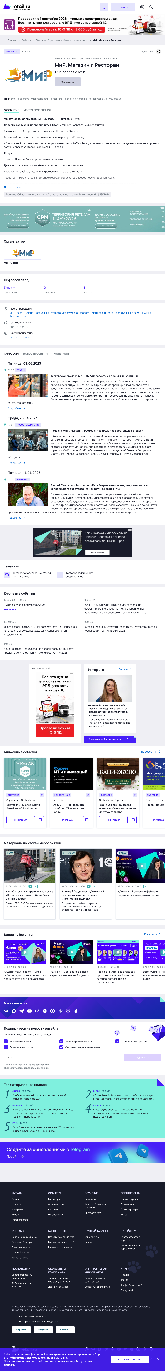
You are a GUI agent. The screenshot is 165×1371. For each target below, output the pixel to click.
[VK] (6, 1011)
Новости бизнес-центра (61, 1236)
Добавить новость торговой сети (130, 1247)
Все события (149, 751)
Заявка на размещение (24, 1236)
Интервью (17, 1209)
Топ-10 (124, 1279)
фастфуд (24, 98)
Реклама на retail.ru (42, 668)
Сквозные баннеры (22, 1242)
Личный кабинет (96, 1231)
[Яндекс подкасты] (52, 1011)
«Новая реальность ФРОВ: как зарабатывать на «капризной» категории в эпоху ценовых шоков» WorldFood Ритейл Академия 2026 (41, 630)
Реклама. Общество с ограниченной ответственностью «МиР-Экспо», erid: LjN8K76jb (57, 194)
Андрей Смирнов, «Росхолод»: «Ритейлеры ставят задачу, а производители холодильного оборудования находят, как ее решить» (100, 487)
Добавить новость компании (21, 1285)
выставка (116, 98)
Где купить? (127, 1290)
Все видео (150, 934)
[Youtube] (29, 1011)
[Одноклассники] (75, 1011)
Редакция (43, 1329)
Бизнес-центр (58, 1231)
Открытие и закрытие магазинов (82, 1047)
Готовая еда (127, 1204)
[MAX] (14, 1011)
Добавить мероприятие (97, 1286)
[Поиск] (151, 7)
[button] (28, 1193)
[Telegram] (21, 1011)
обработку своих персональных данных (26, 1067)
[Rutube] (37, 1011)
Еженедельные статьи (21, 1047)
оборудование (99, 98)
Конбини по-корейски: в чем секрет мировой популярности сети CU (39, 1097)
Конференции (55, 1214)
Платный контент (21, 1252)
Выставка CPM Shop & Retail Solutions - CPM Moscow (23, 806)
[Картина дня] (142, 7)
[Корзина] (104, 7)
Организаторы (56, 1204)
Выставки (53, 1209)
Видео (124, 1214)
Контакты (64, 1329)
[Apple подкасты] (68, 1011)
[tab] (11, 110)
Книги (125, 1269)
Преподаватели (93, 1212)
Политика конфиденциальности (29, 1316)
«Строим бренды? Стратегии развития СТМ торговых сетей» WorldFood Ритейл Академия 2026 (121, 628)
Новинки (125, 1274)
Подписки (90, 1242)
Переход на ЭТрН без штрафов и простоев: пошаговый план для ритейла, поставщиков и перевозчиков (116, 977)
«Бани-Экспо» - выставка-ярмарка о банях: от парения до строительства (117, 808)
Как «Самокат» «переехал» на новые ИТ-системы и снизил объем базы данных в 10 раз (29, 895)
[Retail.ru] (43, 7)
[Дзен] (45, 1011)
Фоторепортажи (20, 1219)
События (26, 40)
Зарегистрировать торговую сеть (131, 1238)
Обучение (91, 1193)
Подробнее (14, 408)
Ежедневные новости (21, 1041)
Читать (123, 669)
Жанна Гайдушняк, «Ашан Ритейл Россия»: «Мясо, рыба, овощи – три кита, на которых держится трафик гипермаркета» (108, 710)
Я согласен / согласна (129, 1359)
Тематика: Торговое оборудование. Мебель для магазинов (86, 58)
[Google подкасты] (60, 1011)
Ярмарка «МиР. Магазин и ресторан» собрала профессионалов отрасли (97, 430)
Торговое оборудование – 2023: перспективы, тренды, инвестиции (94, 376)
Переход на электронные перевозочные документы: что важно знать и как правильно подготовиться (120, 1113)
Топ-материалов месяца (78, 1041)
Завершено (67, 82)
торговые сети (41, 98)
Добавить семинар (58, 1286)
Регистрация (20, 820)
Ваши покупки (92, 1236)
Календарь (54, 1199)
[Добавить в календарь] (40, 819)
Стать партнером (130, 1209)
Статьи (15, 1199)
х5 (14, 98)
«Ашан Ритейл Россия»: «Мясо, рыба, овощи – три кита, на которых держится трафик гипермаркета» (25, 975)
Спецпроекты (131, 1193)
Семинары (90, 1199)
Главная (12, 40)
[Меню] (159, 7)
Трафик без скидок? (131, 1285)
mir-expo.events (19, 337)
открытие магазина (77, 98)
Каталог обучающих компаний (95, 1206)
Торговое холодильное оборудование (79, 574)
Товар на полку (20, 1257)
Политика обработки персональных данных (35, 1321)
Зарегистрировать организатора (95, 1280)
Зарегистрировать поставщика (22, 1276)
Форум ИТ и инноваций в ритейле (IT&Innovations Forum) (68, 808)
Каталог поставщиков (60, 1247)
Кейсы (15, 1214)
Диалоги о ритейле (131, 1199)
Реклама (18, 1231)
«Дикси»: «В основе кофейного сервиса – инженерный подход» (69, 973)
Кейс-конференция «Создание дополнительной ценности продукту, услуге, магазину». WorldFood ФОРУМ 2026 (39, 650)
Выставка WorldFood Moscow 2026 (24, 604)
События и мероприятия (134, 1041)
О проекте (21, 1329)
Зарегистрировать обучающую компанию (60, 1280)
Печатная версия (21, 1247)
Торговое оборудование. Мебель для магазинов (62, 40)
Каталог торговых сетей (61, 1242)
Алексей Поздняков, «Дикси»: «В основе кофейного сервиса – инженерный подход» (83, 895)
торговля (58, 98)
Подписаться (142, 1057)
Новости (16, 1204)
